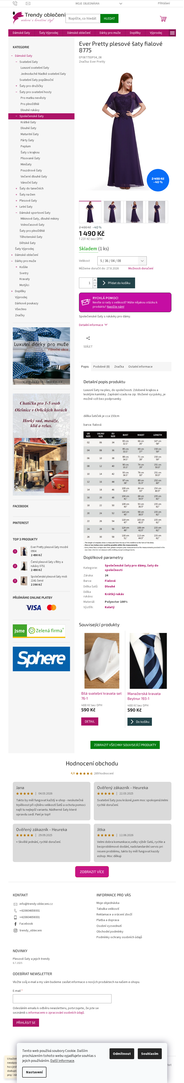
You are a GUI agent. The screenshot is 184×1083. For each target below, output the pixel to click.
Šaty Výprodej (24, 249)
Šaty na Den (27, 194)
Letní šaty (26, 207)
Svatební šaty (29, 62)
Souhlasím (149, 1053)
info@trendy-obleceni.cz (36, 904)
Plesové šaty (28, 200)
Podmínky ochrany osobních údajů (119, 937)
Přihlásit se (25, 1022)
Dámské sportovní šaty (35, 213)
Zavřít (116, 338)
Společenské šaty (32, 116)
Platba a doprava (107, 920)
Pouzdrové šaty (31, 170)
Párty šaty (27, 140)
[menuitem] (21, 32)
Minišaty (26, 164)
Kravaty (25, 279)
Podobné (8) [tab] (101, 366)
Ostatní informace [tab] (140, 366)
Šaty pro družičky (31, 86)
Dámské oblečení (26, 255)
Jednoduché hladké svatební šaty (43, 74)
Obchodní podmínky (109, 931)
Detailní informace (91, 325)
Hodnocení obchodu (92, 763)
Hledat (109, 18)
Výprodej (21, 297)
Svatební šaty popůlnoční (36, 80)
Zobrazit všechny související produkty (125, 745)
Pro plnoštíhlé (30, 104)
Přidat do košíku (119, 283)
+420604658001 (30, 910)
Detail (90, 721)
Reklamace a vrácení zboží (114, 914)
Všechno (20, 309)
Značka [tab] (119, 366)
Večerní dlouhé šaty (34, 176)
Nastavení (34, 1072)
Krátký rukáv (114, 594)
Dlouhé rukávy (30, 110)
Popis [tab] (85, 366)
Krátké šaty (28, 122)
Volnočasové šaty (32, 225)
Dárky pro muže (25, 261)
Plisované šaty (30, 158)
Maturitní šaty (30, 134)
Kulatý (109, 607)
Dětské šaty (28, 243)
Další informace (62, 1060)
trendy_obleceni (31, 930)
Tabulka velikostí (107, 909)
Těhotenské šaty (31, 237)
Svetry (24, 273)
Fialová (110, 581)
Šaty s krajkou (30, 152)
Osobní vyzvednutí (109, 926)
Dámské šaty (23, 56)
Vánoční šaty (29, 182)
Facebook (26, 923)
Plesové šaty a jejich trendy (31, 959)
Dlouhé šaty (28, 128)
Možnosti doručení (140, 268)
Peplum (26, 146)
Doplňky (20, 291)
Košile (24, 267)
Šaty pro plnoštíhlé (32, 231)
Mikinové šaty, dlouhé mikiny (40, 218)
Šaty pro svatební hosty (36, 92)
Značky (20, 315)
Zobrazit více (92, 871)
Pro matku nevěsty (33, 98)
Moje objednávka (87, 4)
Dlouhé (110, 586)
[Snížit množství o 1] (95, 285)
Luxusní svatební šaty (35, 68)
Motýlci (24, 285)
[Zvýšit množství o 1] (95, 280)
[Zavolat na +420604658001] (19, 3)
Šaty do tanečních (32, 188)
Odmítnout (122, 1053)
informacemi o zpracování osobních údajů (56, 1012)
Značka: (92, 61)
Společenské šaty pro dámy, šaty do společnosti (131, 567)
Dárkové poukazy (26, 303)
